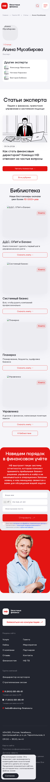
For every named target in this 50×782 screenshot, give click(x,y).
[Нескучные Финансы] (10, 6)
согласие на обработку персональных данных (29, 523)
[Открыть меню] (45, 6)
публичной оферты (26, 527)
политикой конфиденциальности (28, 525)
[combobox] (7, 502)
